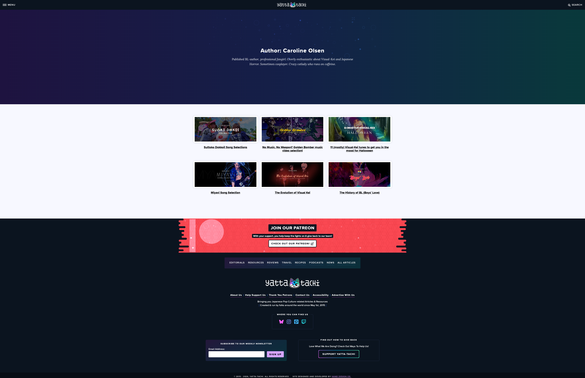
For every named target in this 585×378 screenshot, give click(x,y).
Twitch (303, 321)
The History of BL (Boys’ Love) (359, 192)
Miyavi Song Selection (225, 192)
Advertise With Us (343, 295)
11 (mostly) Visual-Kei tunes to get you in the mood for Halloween (359, 149)
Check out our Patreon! (291, 243)
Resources (256, 262)
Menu (11, 5)
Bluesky (281, 321)
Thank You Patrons (280, 295)
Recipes (300, 262)
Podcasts (316, 262)
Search (577, 5)
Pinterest (296, 321)
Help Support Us (255, 295)
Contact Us (303, 295)
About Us (236, 295)
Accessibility (321, 295)
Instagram (288, 321)
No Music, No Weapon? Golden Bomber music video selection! (292, 149)
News (330, 262)
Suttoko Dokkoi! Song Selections (225, 147)
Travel (287, 262)
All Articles (347, 262)
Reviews (273, 262)
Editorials (237, 262)
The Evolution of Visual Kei (292, 192)
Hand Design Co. (341, 376)
